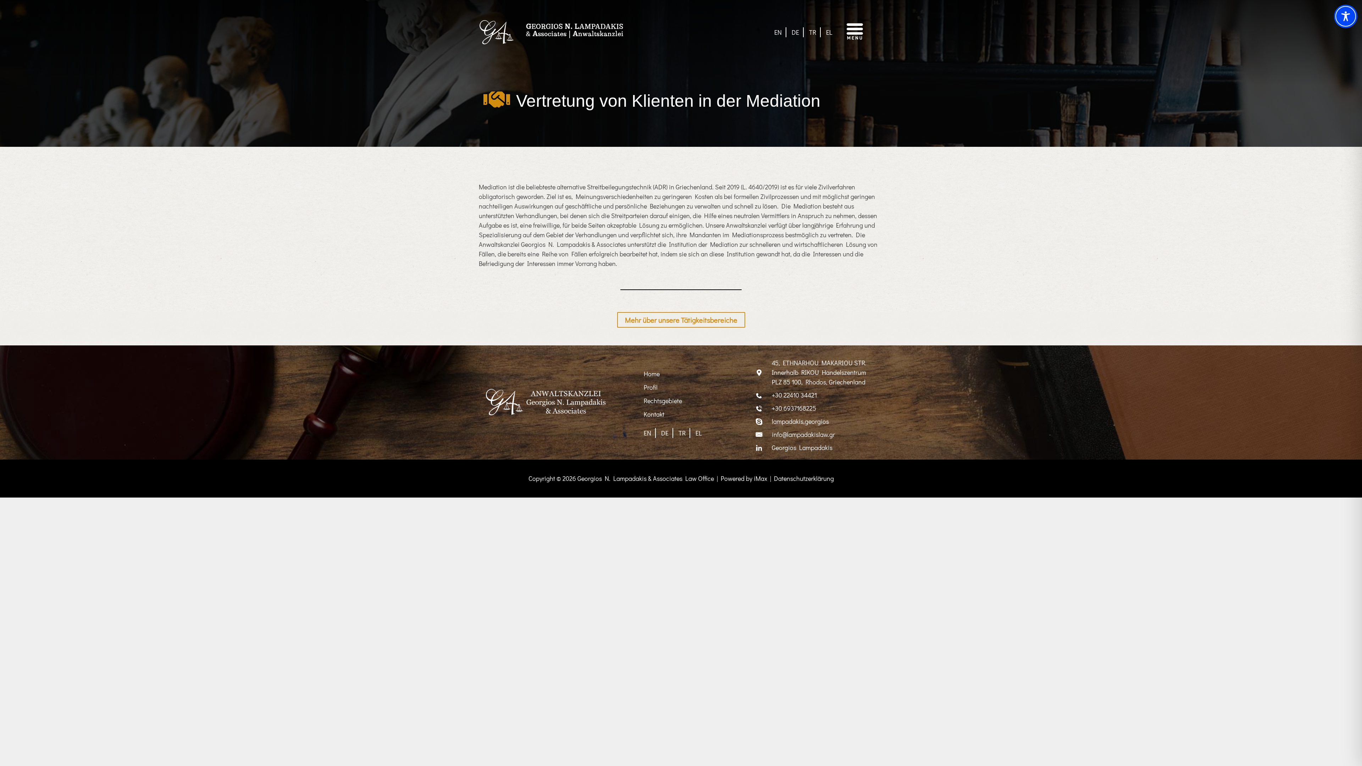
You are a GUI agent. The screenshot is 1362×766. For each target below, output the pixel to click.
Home (652, 374)
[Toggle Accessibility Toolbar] (1346, 16)
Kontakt (654, 414)
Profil (651, 387)
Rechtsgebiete (663, 400)
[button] (861, 32)
